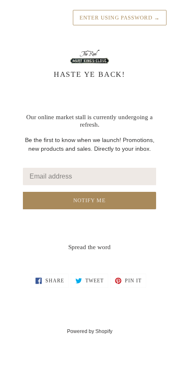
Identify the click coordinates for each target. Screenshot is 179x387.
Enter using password (120, 18)
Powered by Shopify (89, 331)
